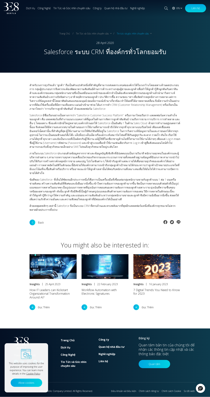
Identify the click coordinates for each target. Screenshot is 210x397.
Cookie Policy (33, 373)
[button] (200, 388)
